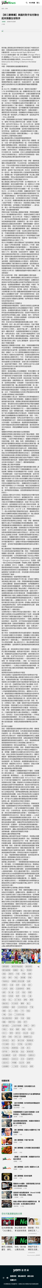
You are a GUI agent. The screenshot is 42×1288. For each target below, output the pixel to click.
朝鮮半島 (11, 1022)
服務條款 (13, 1276)
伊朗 (23, 974)
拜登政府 (22, 1055)
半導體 (14, 1063)
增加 (23, 992)
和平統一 (5, 1051)
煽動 (4, 1022)
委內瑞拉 (5, 1026)
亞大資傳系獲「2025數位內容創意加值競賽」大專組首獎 (7, 1229)
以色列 (4, 989)
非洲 (22, 1059)
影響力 (4, 985)
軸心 (22, 970)
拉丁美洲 (18, 1000)
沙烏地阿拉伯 (22, 1007)
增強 (4, 1000)
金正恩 (21, 1063)
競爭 (17, 985)
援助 (11, 989)
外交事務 (5, 1044)
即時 (6, 8)
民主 (13, 1044)
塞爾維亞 (5, 1059)
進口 (28, 1003)
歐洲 (11, 1029)
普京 (13, 1040)
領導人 (26, 1026)
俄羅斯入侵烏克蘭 (18, 981)
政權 (10, 1037)
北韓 (22, 1048)
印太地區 (5, 1048)
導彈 (29, 992)
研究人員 (18, 1037)
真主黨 (25, 1033)
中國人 (4, 1029)
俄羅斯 (15, 970)
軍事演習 (30, 1051)
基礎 (13, 1007)
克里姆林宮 (20, 989)
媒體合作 (13, 1280)
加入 (10, 1011)
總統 (31, 1066)
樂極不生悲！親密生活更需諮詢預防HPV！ (33, 1248)
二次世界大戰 (19, 1014)
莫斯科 (10, 974)
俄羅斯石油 (28, 1037)
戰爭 (17, 996)
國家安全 (5, 1003)
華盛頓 (29, 970)
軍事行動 (15, 1051)
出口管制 (28, 1044)
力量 (29, 996)
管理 (11, 1033)
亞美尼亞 (15, 1059)
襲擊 (22, 1003)
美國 (4, 974)
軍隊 (31, 1000)
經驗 (28, 1018)
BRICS (4, 1033)
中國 (17, 974)
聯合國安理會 (7, 1018)
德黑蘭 (23, 977)
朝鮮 (29, 974)
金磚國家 (5, 1007)
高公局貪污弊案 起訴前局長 (20, 1229)
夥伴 (10, 977)
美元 (28, 1048)
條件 (33, 1026)
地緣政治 (5, 981)
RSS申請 (32, 3)
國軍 (28, 1063)
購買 (17, 1029)
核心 (10, 1000)
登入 (38, 3)
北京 (17, 992)
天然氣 (20, 1044)
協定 (32, 1033)
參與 (29, 1029)
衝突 (4, 996)
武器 (23, 985)
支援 (11, 985)
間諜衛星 (30, 1040)
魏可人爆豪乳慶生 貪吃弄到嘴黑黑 (7, 1248)
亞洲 (10, 1014)
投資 (14, 1055)
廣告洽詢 (30, 1276)
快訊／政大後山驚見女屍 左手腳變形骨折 (20, 1248)
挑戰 (19, 1022)
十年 (22, 1011)
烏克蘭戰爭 (6, 1055)
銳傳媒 (3, 21)
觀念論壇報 (6, 970)
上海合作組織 (16, 1026)
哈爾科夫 (31, 1055)
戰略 (28, 989)
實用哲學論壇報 (17, 966)
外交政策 (15, 1003)
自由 (22, 1051)
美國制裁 (15, 1048)
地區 (16, 977)
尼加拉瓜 (24, 1066)
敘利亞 (18, 1033)
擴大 (29, 985)
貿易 (23, 996)
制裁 (28, 1011)
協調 (28, 981)
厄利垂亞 (5, 1040)
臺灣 (4, 1037)
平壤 (31, 1007)
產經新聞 (28, 966)
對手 (25, 1022)
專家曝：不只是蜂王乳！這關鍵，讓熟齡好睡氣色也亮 (33, 1229)
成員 (4, 977)
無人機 (10, 992)
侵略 (25, 1000)
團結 (23, 1029)
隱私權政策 (22, 1276)
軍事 (29, 977)
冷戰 (4, 1014)
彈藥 (4, 1011)
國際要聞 (5, 966)
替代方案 (21, 1040)
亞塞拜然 (30, 1059)
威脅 (4, 992)
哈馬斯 (10, 996)
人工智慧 (15, 1066)
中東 (22, 1018)
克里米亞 (5, 1063)
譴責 (16, 1018)
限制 (16, 1011)
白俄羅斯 (5, 1066)
